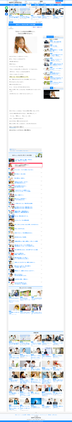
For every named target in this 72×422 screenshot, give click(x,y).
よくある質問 (24, 414)
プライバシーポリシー (35, 414)
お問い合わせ (54, 414)
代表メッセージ (18, 414)
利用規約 (28, 414)
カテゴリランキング (50, 36)
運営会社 (49, 414)
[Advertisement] (25, 102)
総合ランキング (57, 36)
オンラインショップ (43, 414)
